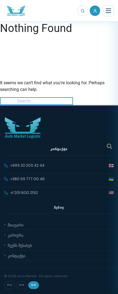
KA (33, 285)
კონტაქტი (16, 255)
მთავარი (15, 225)
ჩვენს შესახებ (20, 245)
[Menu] (108, 10)
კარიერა (15, 235)
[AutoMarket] (16, 10)
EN (21, 285)
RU (9, 285)
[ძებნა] (82, 11)
